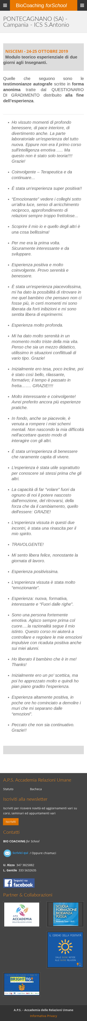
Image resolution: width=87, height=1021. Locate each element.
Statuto (8, 789)
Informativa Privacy (43, 1016)
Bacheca (36, 789)
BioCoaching (41, 5)
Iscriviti (11, 822)
